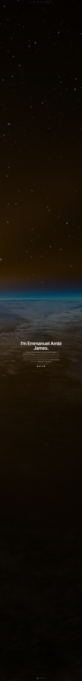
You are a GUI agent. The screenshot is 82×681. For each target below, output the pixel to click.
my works (48, 361)
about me (40, 361)
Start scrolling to (55, 359)
